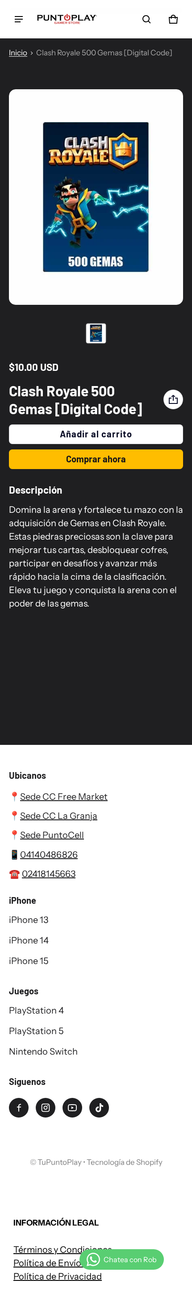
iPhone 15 (28, 961)
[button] (146, 19)
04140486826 (49, 854)
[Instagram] (45, 1108)
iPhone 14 (29, 940)
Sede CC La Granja (58, 815)
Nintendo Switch (43, 1051)
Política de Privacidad (57, 1276)
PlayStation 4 (36, 1010)
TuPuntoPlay (60, 1162)
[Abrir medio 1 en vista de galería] (96, 333)
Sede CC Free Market (64, 796)
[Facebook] (19, 1108)
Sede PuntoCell (52, 835)
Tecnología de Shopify (125, 1162)
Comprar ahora (96, 458)
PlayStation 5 (36, 1031)
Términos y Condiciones (62, 1249)
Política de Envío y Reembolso (74, 1263)
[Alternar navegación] (19, 19)
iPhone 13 (28, 919)
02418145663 (48, 874)
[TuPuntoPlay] (67, 19)
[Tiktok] (99, 1108)
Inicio (18, 52)
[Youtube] (72, 1108)
